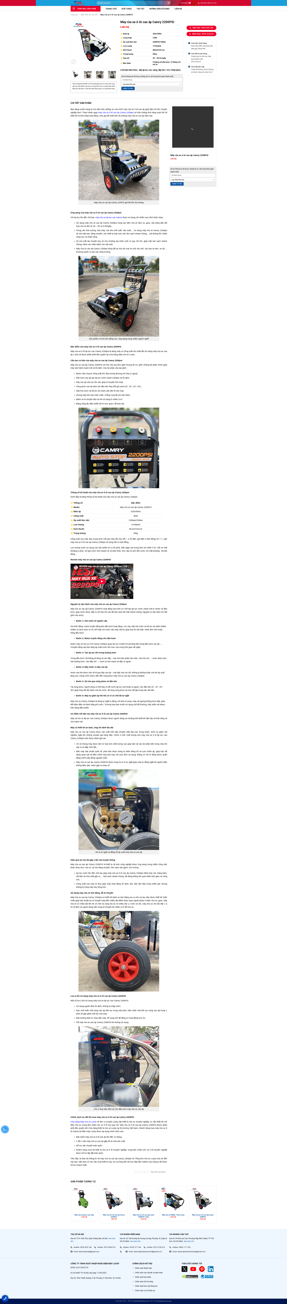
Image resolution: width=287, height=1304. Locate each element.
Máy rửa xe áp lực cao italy (84, 1215)
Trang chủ (111, 9)
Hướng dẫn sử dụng (159, 9)
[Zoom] (74, 62)
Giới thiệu (127, 9)
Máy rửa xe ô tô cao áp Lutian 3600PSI (203, 1216)
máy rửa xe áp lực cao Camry (108, 217)
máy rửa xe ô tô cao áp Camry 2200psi (116, 112)
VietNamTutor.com (164, 1301)
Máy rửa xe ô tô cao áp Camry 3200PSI (114, 1216)
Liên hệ (178, 9)
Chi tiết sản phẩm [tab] (81, 103)
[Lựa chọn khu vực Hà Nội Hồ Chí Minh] (151, 84)
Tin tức (140, 9)
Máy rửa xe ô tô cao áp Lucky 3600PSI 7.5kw (143, 1216)
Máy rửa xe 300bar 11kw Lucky (173, 1215)
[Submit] (169, 3)
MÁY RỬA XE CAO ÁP (89, 15)
